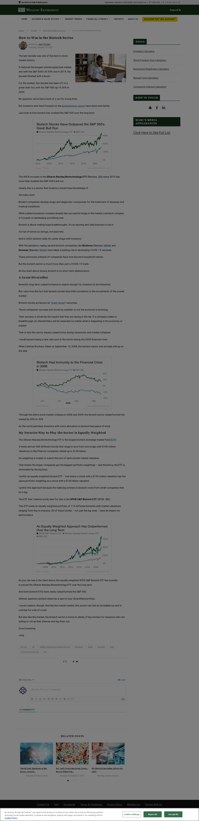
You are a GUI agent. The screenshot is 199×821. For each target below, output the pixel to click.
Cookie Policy (11, 818)
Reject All (152, 814)
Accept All (173, 814)
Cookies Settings (131, 814)
